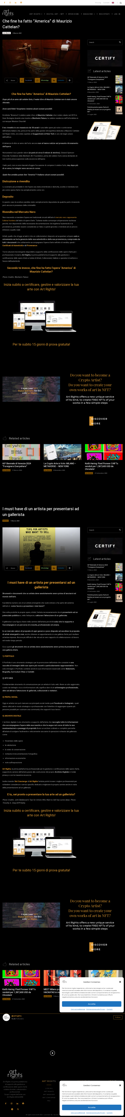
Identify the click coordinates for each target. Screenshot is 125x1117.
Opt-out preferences (78, 1113)
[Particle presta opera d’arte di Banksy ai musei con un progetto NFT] (119, 110)
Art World (6, 33)
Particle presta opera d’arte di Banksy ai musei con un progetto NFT (99, 109)
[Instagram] (10, 3)
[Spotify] (21, 3)
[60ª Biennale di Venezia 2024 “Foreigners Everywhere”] (119, 79)
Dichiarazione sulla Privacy (95, 1113)
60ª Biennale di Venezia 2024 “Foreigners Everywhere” (97, 78)
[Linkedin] (15, 3)
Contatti (110, 1113)
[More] (69, 80)
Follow (117, 1017)
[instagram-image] (12, 1033)
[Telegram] (12, 1109)
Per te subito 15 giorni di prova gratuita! (41, 344)
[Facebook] (4, 3)
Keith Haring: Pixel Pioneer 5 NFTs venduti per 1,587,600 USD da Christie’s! (99, 98)
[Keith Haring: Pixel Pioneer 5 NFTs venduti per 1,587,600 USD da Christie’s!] (119, 99)
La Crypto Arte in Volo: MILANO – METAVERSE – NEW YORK (99, 88)
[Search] (120, 42)
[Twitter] (18, 1109)
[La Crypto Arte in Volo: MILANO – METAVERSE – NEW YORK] (119, 89)
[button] (120, 1085)
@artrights (16, 1016)
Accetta (91, 1107)
